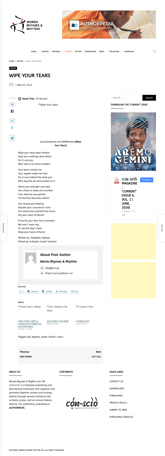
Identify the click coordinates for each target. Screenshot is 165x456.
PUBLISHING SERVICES (121, 417)
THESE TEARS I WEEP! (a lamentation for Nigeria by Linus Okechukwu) (29, 324)
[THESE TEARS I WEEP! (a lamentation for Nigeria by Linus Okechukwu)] (31, 312)
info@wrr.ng (52, 268)
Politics (52, 336)
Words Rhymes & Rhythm (58, 261)
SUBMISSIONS (90, 51)
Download (146, 180)
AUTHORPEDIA (16, 407)
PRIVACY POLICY (118, 402)
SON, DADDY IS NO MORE (58, 321)
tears (60, 336)
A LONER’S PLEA (82, 321)
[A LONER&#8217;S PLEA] (89, 312)
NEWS (101, 51)
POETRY (68, 51)
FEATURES (56, 51)
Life (29, 336)
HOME (33, 51)
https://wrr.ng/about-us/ (59, 273)
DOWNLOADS (117, 388)
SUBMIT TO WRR (118, 409)
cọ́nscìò (45, 51)
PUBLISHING (114, 51)
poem (44, 336)
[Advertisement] (133, 241)
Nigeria (36, 336)
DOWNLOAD (129, 51)
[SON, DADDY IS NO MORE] (60, 312)
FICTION (78, 51)
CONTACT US (116, 381)
